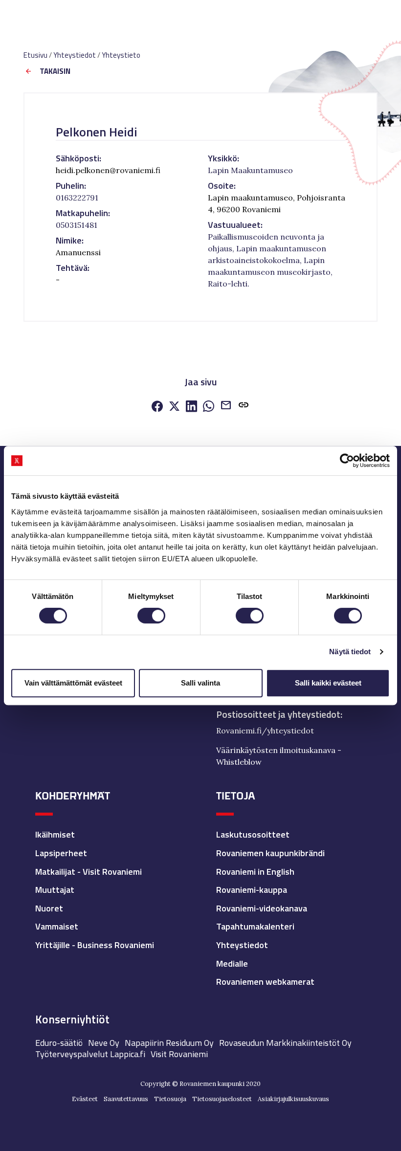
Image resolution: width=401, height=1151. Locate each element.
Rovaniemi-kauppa (251, 889)
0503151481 (76, 225)
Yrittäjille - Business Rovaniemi (94, 945)
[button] (243, 407)
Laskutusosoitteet (253, 834)
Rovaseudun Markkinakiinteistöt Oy (285, 1042)
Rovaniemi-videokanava (261, 908)
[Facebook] (157, 407)
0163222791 (77, 197)
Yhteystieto (121, 55)
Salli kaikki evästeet (328, 683)
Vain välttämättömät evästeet (73, 683)
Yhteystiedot (74, 55)
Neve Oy (103, 1042)
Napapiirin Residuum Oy (169, 1042)
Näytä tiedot (350, 651)
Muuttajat (54, 889)
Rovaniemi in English (255, 871)
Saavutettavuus (126, 1099)
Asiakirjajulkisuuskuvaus (293, 1099)
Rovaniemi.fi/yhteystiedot (265, 730)
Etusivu (35, 55)
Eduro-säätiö (59, 1042)
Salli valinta (200, 683)
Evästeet (85, 1099)
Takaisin (55, 71)
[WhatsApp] (208, 407)
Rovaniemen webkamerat (265, 981)
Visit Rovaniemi (179, 1054)
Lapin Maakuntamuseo (250, 170)
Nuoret (49, 908)
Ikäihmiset (55, 834)
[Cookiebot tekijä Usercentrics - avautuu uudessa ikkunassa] (347, 460)
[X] (174, 407)
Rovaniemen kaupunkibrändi (270, 853)
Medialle (232, 963)
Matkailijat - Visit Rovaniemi (88, 871)
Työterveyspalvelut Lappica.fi (90, 1054)
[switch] (151, 615)
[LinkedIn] (191, 407)
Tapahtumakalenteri (255, 926)
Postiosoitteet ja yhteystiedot (278, 714)
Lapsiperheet (61, 853)
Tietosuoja (170, 1099)
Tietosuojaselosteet (222, 1099)
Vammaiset (56, 926)
